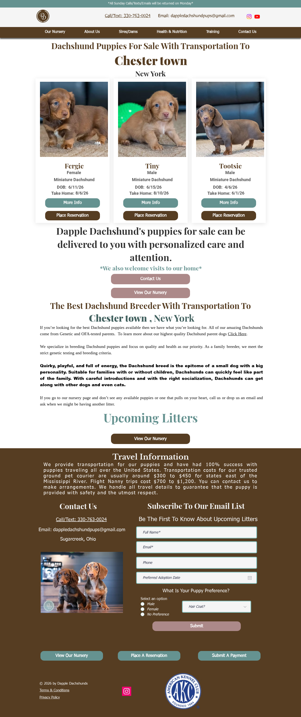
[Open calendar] (250, 578)
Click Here (237, 333)
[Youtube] (257, 16)
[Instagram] (249, 16)
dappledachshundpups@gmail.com (89, 529)
